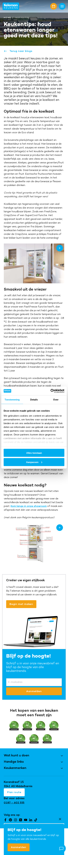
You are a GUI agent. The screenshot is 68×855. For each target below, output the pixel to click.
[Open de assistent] (61, 848)
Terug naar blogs (20, 51)
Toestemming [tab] (12, 399)
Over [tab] (56, 399)
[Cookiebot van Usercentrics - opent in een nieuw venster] (50, 391)
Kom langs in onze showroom (29, 506)
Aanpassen (32, 462)
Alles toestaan (34, 453)
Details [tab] (34, 399)
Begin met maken (21, 604)
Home (7, 17)
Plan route (14, 792)
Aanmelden (18, 847)
